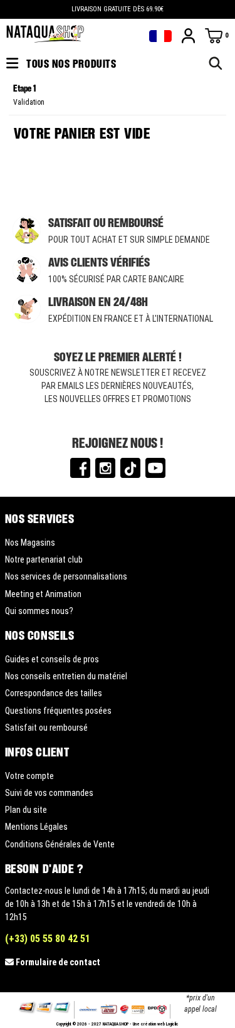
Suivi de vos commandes (49, 793)
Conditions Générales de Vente (60, 844)
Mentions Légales (36, 827)
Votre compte (29, 776)
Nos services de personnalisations (66, 576)
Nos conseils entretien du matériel (66, 676)
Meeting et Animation (43, 594)
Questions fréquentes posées (58, 711)
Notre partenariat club (44, 559)
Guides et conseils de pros (52, 659)
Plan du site (26, 810)
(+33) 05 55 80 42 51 (47, 939)
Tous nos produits (70, 63)
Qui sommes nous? (39, 611)
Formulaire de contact (58, 962)
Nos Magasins (30, 543)
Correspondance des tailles (53, 693)
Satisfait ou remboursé (46, 728)
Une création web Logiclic (156, 1024)
